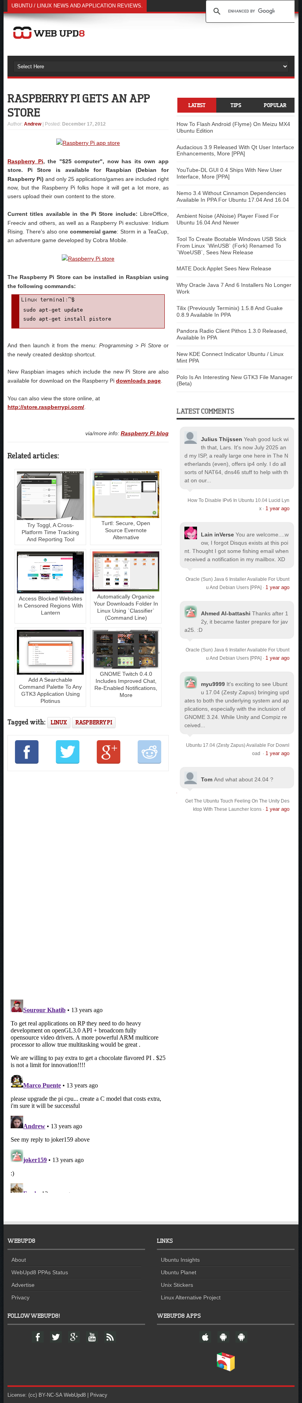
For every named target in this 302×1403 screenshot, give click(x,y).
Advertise (23, 1285)
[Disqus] (88, 884)
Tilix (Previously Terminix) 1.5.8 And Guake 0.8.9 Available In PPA (230, 311)
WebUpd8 (75, 1395)
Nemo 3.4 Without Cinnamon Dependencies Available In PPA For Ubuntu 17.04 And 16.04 (233, 196)
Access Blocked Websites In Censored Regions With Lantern (50, 605)
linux (59, 722)
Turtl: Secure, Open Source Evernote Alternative (125, 530)
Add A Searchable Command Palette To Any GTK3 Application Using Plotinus (50, 690)
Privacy (20, 1297)
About (18, 1260)
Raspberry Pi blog (145, 433)
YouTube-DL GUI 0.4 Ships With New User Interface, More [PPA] (229, 173)
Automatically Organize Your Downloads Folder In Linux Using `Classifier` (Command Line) (126, 607)
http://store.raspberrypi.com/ (45, 407)
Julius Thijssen (221, 439)
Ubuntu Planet (178, 1272)
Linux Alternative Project (191, 1297)
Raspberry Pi (25, 161)
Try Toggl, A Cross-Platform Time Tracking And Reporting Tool (50, 532)
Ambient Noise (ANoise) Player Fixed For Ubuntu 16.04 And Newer (228, 219)
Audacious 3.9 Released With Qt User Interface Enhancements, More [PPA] (235, 150)
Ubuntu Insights (180, 1260)
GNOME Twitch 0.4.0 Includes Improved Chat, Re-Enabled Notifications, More (125, 684)
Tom (206, 779)
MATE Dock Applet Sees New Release (224, 268)
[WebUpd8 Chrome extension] (226, 1370)
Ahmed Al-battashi (225, 613)
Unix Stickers (177, 1285)
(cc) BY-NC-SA (45, 1395)
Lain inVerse (217, 534)
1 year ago (277, 508)
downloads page (138, 381)
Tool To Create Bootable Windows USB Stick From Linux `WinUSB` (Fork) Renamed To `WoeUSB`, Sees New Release (231, 245)
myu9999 (213, 684)
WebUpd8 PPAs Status (39, 1272)
